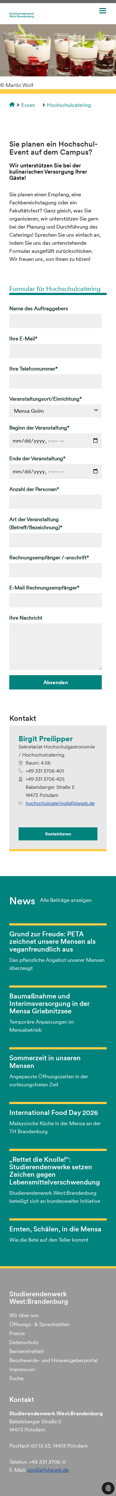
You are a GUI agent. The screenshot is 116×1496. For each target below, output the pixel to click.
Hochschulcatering (69, 105)
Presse (17, 1333)
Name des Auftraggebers (38, 308)
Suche (16, 1378)
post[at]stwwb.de (48, 1470)
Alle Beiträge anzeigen (66, 900)
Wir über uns (24, 1315)
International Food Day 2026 (53, 1112)
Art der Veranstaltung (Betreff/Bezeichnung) (35, 523)
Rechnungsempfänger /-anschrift (49, 557)
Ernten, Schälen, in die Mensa (55, 1229)
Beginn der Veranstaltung (39, 428)
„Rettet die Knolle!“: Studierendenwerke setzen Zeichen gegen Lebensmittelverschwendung (54, 1170)
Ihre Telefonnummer (33, 369)
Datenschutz (23, 1342)
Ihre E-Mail (23, 338)
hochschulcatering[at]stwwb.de (60, 803)
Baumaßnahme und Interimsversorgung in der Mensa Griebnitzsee (49, 1003)
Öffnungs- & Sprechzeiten (39, 1324)
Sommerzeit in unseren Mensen (45, 1061)
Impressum (22, 1369)
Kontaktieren (58, 833)
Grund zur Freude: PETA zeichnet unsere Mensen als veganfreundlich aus (52, 941)
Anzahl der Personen (34, 489)
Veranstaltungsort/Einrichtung (45, 399)
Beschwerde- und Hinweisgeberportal (53, 1360)
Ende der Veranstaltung (37, 458)
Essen (28, 105)
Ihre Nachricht (25, 618)
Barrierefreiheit (26, 1351)
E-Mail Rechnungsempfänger (44, 587)
